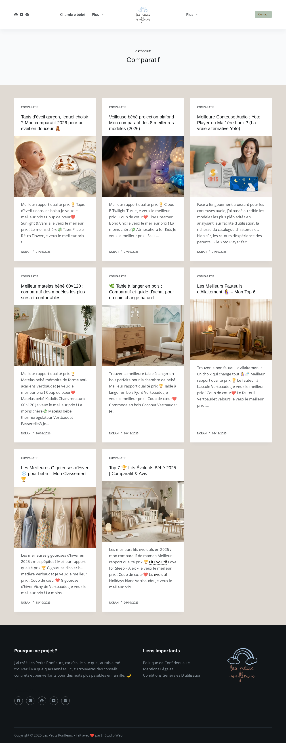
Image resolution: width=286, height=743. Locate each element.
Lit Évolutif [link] (158, 561)
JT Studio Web (111, 735)
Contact (263, 14)
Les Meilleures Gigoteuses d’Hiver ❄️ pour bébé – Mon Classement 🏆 (54, 473)
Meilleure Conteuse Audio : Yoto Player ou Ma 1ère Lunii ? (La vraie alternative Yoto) (228, 122)
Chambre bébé (72, 14)
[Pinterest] (16, 14)
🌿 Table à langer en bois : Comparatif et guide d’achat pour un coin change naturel (141, 292)
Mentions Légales (158, 668)
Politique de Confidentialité (166, 662)
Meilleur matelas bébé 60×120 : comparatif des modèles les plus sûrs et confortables (53, 292)
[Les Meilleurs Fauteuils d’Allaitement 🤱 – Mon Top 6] (231, 329)
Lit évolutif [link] (158, 574)
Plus (95, 14)
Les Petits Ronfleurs (58, 735)
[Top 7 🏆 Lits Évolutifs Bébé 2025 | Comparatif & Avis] (143, 511)
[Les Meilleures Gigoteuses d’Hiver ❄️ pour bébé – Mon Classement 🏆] (55, 517)
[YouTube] (21, 14)
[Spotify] (27, 14)
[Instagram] (30, 701)
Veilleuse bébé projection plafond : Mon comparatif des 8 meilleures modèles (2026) (143, 122)
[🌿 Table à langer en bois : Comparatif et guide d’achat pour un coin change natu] (143, 335)
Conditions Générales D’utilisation (172, 675)
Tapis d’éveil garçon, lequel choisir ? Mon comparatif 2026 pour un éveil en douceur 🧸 (54, 122)
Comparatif (29, 107)
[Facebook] (18, 701)
